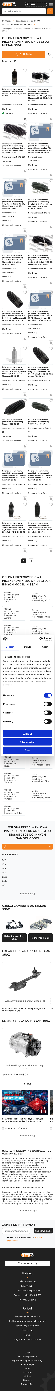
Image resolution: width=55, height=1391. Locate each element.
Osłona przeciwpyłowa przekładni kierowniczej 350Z (41, 596)
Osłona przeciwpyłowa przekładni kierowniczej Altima (41, 613)
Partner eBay (27, 1384)
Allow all (27, 733)
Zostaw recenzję (27, 1263)
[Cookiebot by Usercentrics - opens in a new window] (39, 639)
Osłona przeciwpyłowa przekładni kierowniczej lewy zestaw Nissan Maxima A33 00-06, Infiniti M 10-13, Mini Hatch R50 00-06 (40, 259)
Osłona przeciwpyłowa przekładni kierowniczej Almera (11, 613)
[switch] (48, 704)
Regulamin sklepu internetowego (27, 1360)
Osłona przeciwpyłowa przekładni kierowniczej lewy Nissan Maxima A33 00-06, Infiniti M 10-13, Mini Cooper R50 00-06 (40, 371)
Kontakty (27, 1380)
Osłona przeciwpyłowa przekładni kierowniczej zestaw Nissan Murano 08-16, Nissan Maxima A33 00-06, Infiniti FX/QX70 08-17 (14, 527)
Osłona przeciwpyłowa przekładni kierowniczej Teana (41, 761)
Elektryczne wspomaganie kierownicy (27, 1321)
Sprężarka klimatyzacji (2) (15, 1074)
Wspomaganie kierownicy (27, 1316)
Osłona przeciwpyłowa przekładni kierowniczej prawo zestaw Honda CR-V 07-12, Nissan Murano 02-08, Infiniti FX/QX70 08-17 (40, 315)
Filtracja (26, 54)
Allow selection (27, 742)
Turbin (27, 1335)
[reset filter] (49, 54)
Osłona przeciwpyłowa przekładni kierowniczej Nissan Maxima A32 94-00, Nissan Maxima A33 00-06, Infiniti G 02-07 (40, 475)
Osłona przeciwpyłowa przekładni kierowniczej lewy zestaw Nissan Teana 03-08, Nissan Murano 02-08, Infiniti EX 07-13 (13, 148)
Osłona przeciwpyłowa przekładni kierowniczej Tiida (40, 777)
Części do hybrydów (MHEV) (27, 1295)
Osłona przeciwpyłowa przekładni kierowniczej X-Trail (13, 809)
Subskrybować (43, 1230)
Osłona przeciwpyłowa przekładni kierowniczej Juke (40, 629)
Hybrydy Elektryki (27, 1300)
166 (4, 872)
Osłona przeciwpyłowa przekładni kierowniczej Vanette (11, 794)
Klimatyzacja (27, 1286)
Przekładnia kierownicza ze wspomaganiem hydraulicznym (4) (23, 1009)
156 (4, 864)
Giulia (4, 881)
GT (3, 885)
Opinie (27, 1376)
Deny (27, 750)
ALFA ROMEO (10, 854)
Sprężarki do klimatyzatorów (27, 1339)
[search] (50, 11)
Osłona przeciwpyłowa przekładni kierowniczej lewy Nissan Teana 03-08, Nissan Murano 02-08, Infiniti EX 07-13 (13, 203)
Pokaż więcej (27, 1135)
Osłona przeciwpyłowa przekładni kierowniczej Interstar (11, 629)
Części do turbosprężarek (27, 1290)
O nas (27, 1352)
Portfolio (27, 1372)
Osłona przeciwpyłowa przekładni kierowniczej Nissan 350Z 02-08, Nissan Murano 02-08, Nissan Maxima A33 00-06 (14, 371)
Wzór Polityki (27, 1364)
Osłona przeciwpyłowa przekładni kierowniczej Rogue (11, 761)
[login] (24, 70)
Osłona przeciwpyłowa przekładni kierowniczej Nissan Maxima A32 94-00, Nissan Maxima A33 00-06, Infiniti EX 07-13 (14, 475)
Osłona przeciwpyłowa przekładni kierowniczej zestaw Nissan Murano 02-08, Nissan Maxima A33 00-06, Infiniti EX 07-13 (40, 527)
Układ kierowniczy (27, 1281)
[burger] (51, 4)
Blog (27, 1368)
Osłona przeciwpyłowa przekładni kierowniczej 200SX (11, 597)
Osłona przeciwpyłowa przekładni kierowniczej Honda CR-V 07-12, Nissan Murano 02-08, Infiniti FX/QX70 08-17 (40, 204)
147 (4, 860)
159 (4, 868)
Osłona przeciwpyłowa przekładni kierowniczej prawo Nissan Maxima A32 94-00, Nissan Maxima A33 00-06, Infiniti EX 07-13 (40, 148)
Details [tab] (27, 646)
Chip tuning (27, 1330)
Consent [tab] (10, 646)
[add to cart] (25, 119)
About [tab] (45, 646)
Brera (4, 877)
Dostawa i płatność (27, 1356)
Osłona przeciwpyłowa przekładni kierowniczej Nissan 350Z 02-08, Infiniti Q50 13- (14, 92)
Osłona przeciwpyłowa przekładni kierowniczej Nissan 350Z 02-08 (12, 421)
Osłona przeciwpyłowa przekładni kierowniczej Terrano (11, 777)
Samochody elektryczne (27, 1325)
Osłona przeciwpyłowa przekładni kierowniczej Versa (41, 794)
